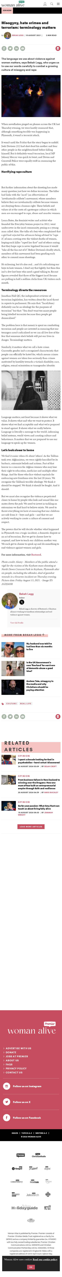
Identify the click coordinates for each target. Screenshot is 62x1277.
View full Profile (16, 622)
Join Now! (7, 10)
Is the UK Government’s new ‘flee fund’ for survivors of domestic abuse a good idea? (40, 667)
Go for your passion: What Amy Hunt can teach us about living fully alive (39, 807)
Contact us (14, 1072)
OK (30, 1267)
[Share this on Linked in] (16, 48)
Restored (36, 554)
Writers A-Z (41, 1133)
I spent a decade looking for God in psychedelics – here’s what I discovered (39, 761)
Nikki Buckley (51, 792)
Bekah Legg (18, 35)
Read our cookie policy (45, 1259)
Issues (15, 1133)
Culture (11, 703)
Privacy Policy (16, 1068)
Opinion (24, 756)
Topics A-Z (26, 1133)
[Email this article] (22, 48)
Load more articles (31, 826)
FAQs (9, 1064)
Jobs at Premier (17, 1056)
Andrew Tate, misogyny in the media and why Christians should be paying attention (39, 685)
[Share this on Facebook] (4, 48)
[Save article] (58, 48)
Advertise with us (18, 1048)
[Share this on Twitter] (10, 48)
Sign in (28, 42)
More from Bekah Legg (23, 634)
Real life (25, 703)
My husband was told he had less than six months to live (39, 646)
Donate (11, 1052)
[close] (60, 42)
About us (12, 1060)
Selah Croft (50, 766)
